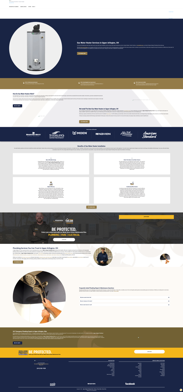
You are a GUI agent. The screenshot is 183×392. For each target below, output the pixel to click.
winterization (35, 254)
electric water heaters (84, 47)
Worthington (163, 375)
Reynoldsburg (162, 369)
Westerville (163, 373)
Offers (29, 6)
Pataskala (163, 365)
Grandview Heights (138, 375)
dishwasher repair (42, 257)
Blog (113, 371)
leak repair (52, 337)
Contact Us (112, 370)
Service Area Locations (110, 374)
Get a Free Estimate (111, 364)
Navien (49, 338)
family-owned (40, 253)
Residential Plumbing (13, 6)
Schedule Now (82, 53)
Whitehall (163, 374)
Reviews (113, 373)
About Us (112, 369)
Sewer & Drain (23, 6)
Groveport (139, 376)
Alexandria (139, 363)
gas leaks (36, 337)
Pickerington (163, 366)
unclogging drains (47, 337)
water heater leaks (63, 337)
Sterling (44, 338)
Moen (46, 338)
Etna (140, 373)
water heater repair (48, 257)
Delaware (139, 370)
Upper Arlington (162, 371)
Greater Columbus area (68, 253)
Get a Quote (18, 105)
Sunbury (163, 370)
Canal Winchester (138, 366)
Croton (140, 369)
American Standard (57, 338)
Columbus (139, 368)
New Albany (163, 364)
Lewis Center (162, 363)
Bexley (140, 364)
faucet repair (28, 257)
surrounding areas (140, 45)
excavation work (30, 254)
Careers (113, 375)
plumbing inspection (23, 254)
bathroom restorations (91, 337)
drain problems (70, 257)
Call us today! (116, 291)
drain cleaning (80, 257)
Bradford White (39, 338)
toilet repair (24, 257)
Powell (163, 368)
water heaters (109, 113)
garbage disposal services (42, 254)
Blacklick (139, 365)
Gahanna (139, 374)
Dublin (140, 371)
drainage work (58, 254)
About (33, 6)
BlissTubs (52, 338)
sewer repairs (54, 254)
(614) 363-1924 (11, 2)
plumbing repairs (16, 254)
